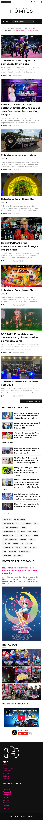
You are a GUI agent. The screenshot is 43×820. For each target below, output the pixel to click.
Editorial (6, 776)
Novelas (6, 543)
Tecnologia (8, 547)
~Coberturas (24, 551)
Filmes (35, 535)
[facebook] (31, 2)
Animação (7, 519)
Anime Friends (19, 519)
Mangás (23, 539)
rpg (4, 551)
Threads (6, 803)
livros (32, 547)
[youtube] (41, 2)
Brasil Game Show (10, 527)
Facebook (7, 792)
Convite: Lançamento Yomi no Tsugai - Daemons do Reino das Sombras (26, 435)
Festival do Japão (23, 535)
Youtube (6, 789)
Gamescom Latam (10, 539)
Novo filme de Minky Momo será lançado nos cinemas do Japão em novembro (26, 415)
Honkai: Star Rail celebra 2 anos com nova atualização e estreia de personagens (27, 496)
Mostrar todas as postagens (27, 30)
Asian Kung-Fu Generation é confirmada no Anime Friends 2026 (27, 425)
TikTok (6, 797)
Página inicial (8, 768)
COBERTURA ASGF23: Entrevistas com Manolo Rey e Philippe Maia (19, 246)
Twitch (6, 806)
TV (22, 543)
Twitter (6, 808)
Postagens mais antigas (31, 401)
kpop (25, 547)
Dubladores (32, 531)
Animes (28, 523)
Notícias (6, 773)
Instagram (7, 795)
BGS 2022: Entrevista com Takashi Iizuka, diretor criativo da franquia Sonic (19, 337)
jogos (18, 547)
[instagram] (38, 2)
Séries (15, 543)
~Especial (17, 555)
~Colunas (7, 555)
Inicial (6, 21)
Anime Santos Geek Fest (12, 523)
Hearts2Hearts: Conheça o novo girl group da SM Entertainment (26, 450)
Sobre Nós (7, 771)
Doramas (21, 531)
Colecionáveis (9, 531)
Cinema (23, 527)
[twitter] (34, 2)
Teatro (29, 543)
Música (31, 539)
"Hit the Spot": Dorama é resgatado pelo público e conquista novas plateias (26, 460)
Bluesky (6, 800)
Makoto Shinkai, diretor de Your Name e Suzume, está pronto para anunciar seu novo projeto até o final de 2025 (20, 484)
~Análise (12, 551)
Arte (35, 523)
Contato (6, 779)
